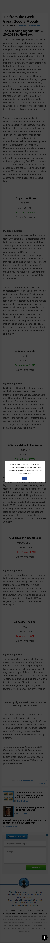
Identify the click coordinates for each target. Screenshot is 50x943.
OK (25, 478)
